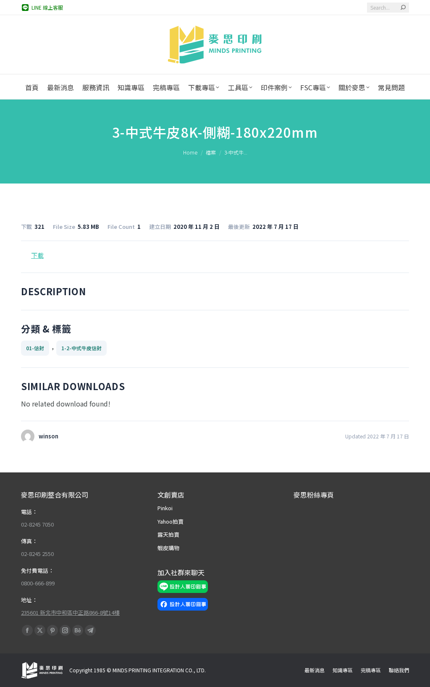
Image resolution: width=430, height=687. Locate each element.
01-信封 (35, 347)
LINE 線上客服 (47, 7)
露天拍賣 (168, 534)
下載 (37, 255)
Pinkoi (165, 508)
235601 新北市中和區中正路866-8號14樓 (70, 612)
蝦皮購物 (168, 548)
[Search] (403, 8)
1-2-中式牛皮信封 (81, 347)
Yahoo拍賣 (170, 521)
